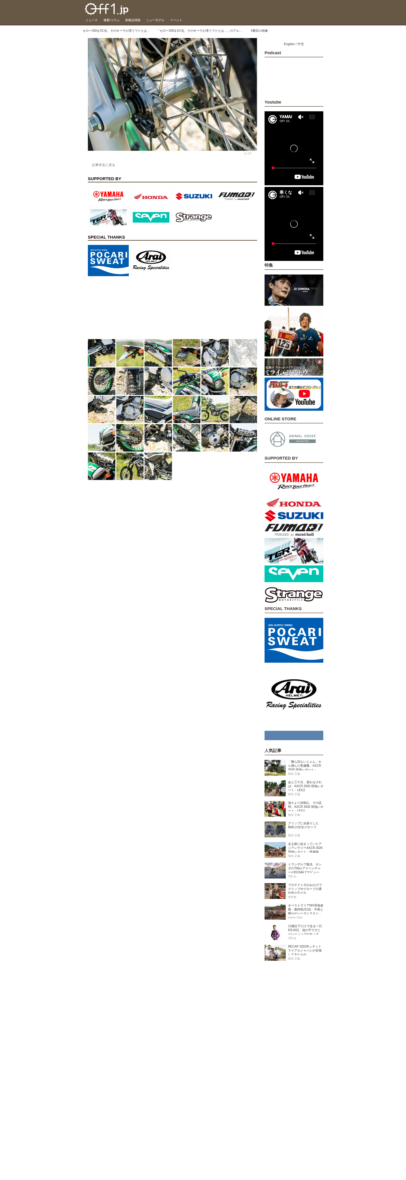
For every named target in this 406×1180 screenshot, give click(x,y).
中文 (300, 44)
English (289, 44)
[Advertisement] (123, 307)
